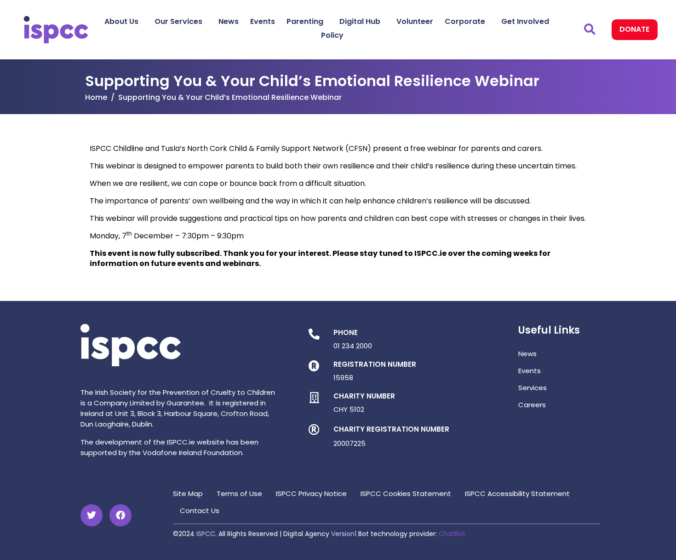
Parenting (304, 21)
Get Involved (525, 21)
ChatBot (452, 533)
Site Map (188, 493)
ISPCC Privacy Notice (311, 493)
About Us (121, 21)
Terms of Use (239, 493)
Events (262, 21)
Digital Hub (359, 21)
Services (532, 388)
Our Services (178, 21)
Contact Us (199, 510)
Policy (332, 35)
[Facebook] (120, 515)
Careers (532, 405)
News (228, 21)
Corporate (465, 21)
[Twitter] (91, 515)
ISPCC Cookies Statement (406, 493)
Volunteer (414, 21)
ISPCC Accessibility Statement (517, 493)
